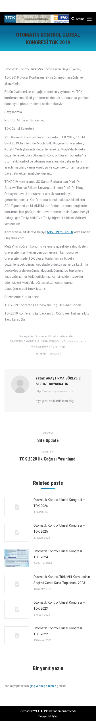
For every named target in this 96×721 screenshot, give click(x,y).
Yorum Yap (58, 346)
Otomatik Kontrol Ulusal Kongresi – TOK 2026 (59, 503)
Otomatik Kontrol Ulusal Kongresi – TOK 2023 (59, 605)
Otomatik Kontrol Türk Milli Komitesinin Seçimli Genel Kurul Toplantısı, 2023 (61, 580)
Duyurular (41, 336)
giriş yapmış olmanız (43, 686)
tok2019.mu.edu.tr (60, 232)
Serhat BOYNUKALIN (34, 711)
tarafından (46, 341)
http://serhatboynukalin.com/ (54, 391)
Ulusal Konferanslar (60, 336)
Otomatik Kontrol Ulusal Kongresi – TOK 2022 (59, 631)
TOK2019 (53, 354)
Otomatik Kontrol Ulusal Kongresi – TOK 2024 (59, 554)
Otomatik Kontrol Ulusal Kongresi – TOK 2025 (59, 528)
